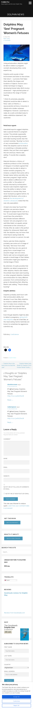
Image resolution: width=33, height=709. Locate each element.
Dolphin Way (5, 2)
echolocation (23, 143)
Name (5, 458)
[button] (30, 3)
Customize (16, 701)
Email (5, 467)
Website (6, 476)
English (8, 580)
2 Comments (7, 40)
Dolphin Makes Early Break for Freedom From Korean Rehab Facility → (24, 365)
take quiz (8, 632)
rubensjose (11, 407)
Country (7, 664)
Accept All (16, 696)
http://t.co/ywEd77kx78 (15, 396)
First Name (8, 647)
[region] (16, 695)
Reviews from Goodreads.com (14, 613)
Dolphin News (12, 357)
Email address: (9, 671)
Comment (7, 439)
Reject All (16, 705)
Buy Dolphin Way (12, 522)
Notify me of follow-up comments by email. (16, 488)
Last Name (8, 656)
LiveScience (14, 334)
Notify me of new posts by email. (17, 493)
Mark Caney (7, 38)
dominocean (12, 384)
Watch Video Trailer (13, 538)
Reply (9, 400)
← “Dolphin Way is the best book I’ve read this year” (8, 365)
